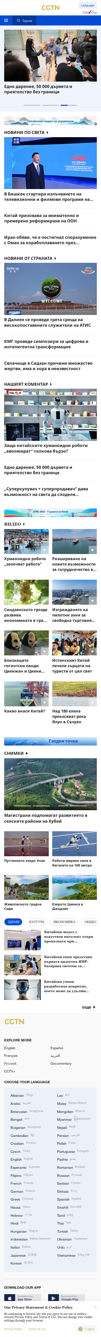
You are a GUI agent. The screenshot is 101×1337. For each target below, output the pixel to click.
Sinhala (67, 1190)
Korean (22, 1262)
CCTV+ (9, 1071)
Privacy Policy (13, 1329)
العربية (55, 1055)
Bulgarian (25, 1127)
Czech (20, 1151)
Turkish (67, 1230)
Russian (69, 1175)
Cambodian (22, 1135)
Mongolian (71, 1111)
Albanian (22, 1094)
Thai (64, 1222)
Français (11, 1055)
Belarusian (27, 1111)
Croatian (23, 1142)
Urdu (64, 1246)
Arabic (21, 1103)
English (9, 1048)
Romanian (71, 1166)
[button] (32, 105)
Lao (63, 1094)
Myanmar (74, 1118)
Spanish (69, 1198)
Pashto (66, 1158)
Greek (22, 1198)
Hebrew (21, 1214)
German (23, 1190)
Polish (66, 1142)
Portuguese (73, 1151)
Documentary (61, 1063)
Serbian (68, 1182)
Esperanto (25, 1166)
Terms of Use (37, 1329)
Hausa (20, 1206)
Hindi (18, 1222)
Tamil (65, 1214)
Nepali (66, 1127)
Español (56, 1048)
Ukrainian (72, 1238)
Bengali (20, 1118)
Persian (68, 1135)
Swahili (69, 1206)
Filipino (22, 1175)
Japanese (24, 1254)
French (22, 1182)
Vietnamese (73, 1254)
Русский (10, 1063)
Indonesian (30, 1238)
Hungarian (24, 1230)
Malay (72, 1103)
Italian (21, 1246)
